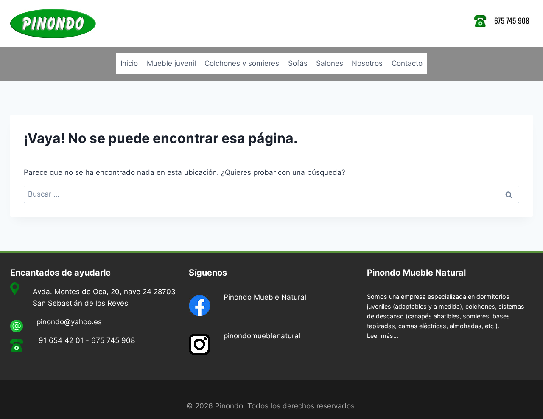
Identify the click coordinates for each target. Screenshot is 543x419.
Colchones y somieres (241, 63)
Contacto (407, 63)
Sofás (298, 63)
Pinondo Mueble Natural (265, 297)
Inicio (129, 63)
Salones (329, 63)
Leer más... (382, 335)
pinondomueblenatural (262, 336)
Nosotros (367, 63)
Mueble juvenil (171, 63)
